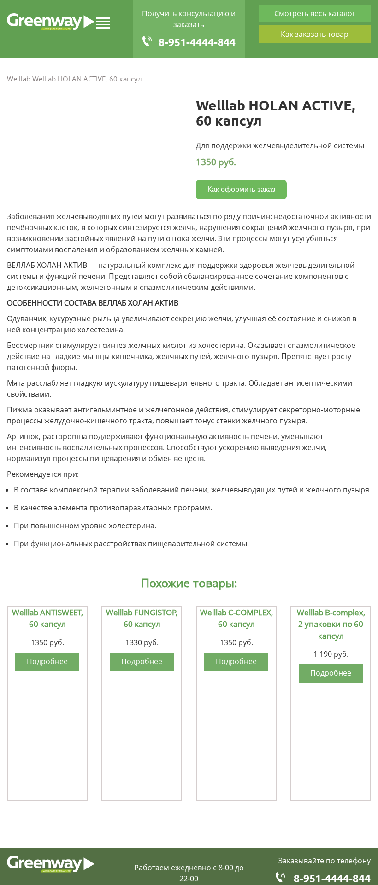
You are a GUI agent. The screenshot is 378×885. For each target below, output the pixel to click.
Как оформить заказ (241, 189)
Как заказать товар (314, 34)
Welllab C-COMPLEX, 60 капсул (236, 618)
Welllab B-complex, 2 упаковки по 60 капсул (331, 624)
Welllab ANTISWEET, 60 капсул (47, 618)
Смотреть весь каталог (314, 13)
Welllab (18, 78)
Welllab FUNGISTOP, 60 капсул (141, 618)
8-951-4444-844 (197, 42)
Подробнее (47, 661)
